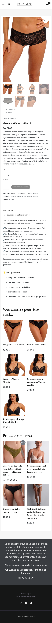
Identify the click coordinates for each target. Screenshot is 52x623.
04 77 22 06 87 (26, 577)
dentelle (20, 196)
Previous (11, 109)
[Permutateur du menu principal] (3, 4)
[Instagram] (21, 603)
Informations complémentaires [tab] (16, 215)
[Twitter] (31, 603)
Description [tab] (8, 210)
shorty (29, 196)
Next (10, 113)
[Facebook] (26, 603)
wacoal (35, 196)
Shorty (13, 118)
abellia (13, 196)
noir (25, 196)
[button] (9, 4)
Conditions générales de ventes (26, 597)
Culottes (6, 118)
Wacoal (12, 199)
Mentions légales (26, 594)
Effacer (5, 179)
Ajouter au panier (20, 187)
